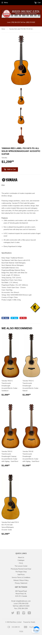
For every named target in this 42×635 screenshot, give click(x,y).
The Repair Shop (21, 572)
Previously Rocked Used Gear (21, 569)
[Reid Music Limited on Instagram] (23, 613)
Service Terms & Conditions (21, 577)
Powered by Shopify (29, 622)
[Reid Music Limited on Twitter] (12, 613)
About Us (21, 557)
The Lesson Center (21, 566)
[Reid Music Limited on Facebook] (18, 613)
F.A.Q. (21, 563)
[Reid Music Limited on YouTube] (29, 613)
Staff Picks (21, 574)
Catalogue (21, 560)
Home (3, 29)
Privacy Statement (21, 583)
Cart (38, 2)
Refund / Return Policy (21, 580)
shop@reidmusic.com (23, 601)
